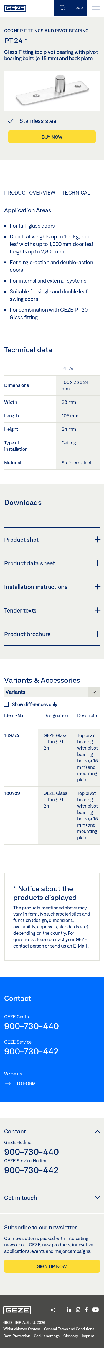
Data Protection (16, 1336)
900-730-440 (31, 1026)
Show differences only (34, 704)
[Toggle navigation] (95, 8)
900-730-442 (31, 1051)
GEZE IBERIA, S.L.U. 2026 (24, 1322)
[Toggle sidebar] (79, 8)
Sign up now (52, 1266)
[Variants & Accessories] (52, 693)
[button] (53, 1310)
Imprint (88, 1336)
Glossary (70, 1336)
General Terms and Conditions (69, 1329)
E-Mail (80, 945)
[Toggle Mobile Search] (62, 8)
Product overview (29, 193)
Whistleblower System (21, 1329)
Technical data (82, 193)
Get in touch (20, 1197)
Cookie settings (46, 1336)
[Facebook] (86, 1310)
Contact (15, 1131)
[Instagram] (78, 1310)
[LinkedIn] (69, 1310)
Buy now (52, 137)
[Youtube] (95, 1310)
